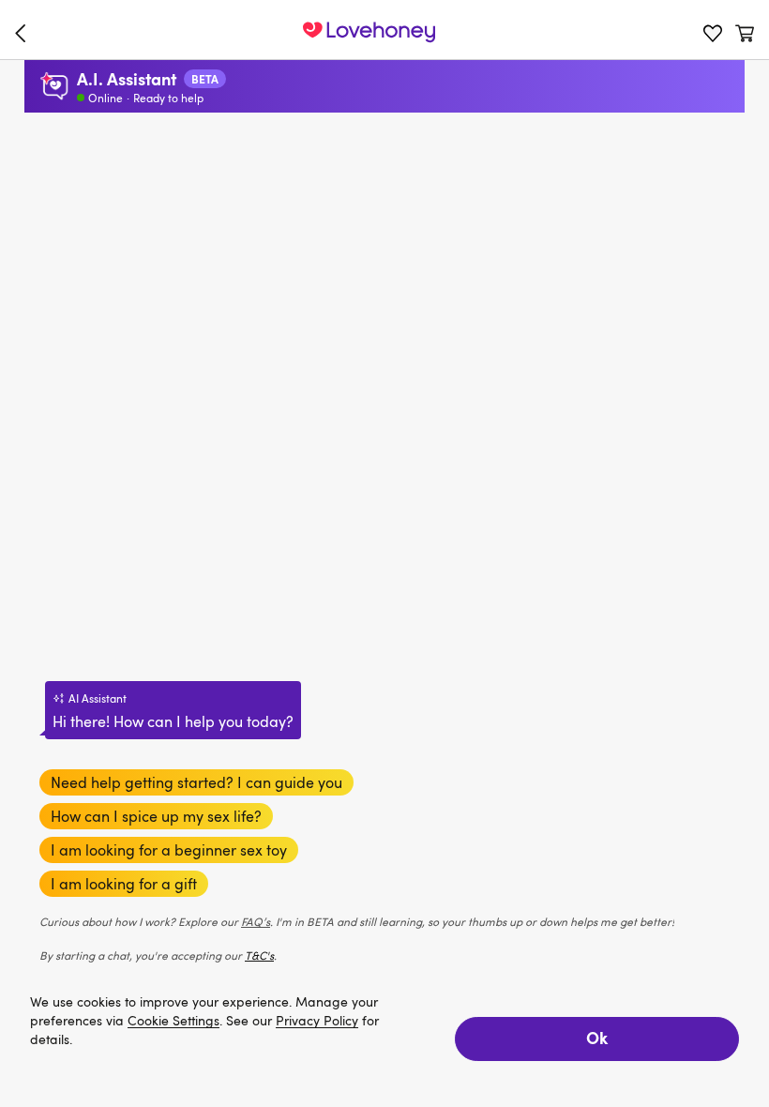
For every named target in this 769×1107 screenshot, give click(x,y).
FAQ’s (255, 921)
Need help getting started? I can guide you (196, 782)
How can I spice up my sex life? (156, 816)
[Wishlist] (712, 32)
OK (597, 1037)
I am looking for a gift (124, 883)
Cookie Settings (173, 1021)
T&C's (259, 955)
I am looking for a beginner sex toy (169, 850)
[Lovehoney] (24, 32)
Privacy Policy (317, 1021)
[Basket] (744, 32)
